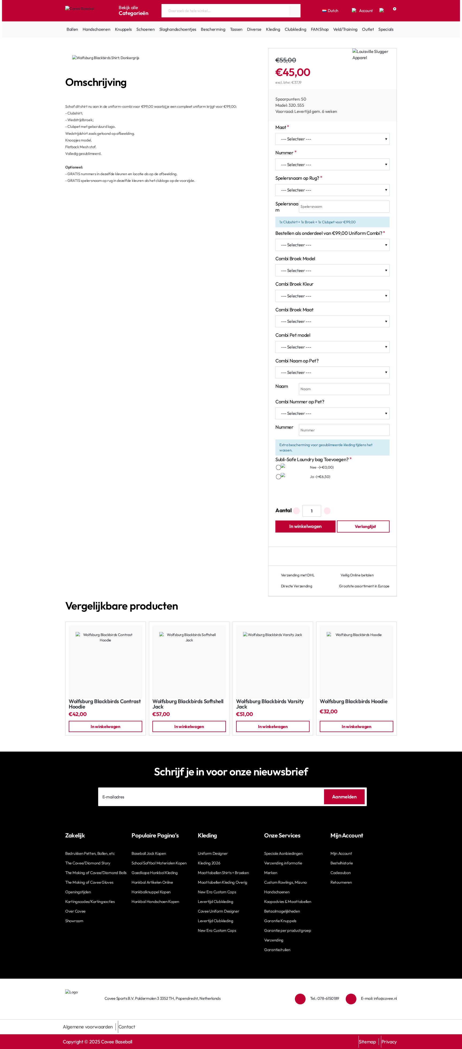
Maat (280, 127)
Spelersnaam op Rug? (297, 178)
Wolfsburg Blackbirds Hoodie (353, 701)
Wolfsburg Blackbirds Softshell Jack (188, 704)
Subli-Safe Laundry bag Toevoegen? (312, 459)
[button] (305, 526)
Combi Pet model (292, 335)
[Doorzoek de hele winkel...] (294, 11)
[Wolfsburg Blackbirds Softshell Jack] (189, 662)
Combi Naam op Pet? (297, 361)
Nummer (284, 153)
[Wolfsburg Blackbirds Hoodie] (356, 662)
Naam (281, 386)
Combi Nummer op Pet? (299, 402)
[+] (327, 510)
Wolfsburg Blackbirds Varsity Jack (270, 704)
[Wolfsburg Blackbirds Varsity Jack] (273, 662)
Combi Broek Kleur (294, 284)
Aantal (283, 510)
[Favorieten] (382, 11)
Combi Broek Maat (294, 310)
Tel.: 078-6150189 (324, 998)
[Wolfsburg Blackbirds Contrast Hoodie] (105, 662)
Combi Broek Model (295, 258)
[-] (296, 510)
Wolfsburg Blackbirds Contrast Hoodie (105, 704)
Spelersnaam (286, 207)
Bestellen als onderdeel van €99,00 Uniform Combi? (328, 233)
